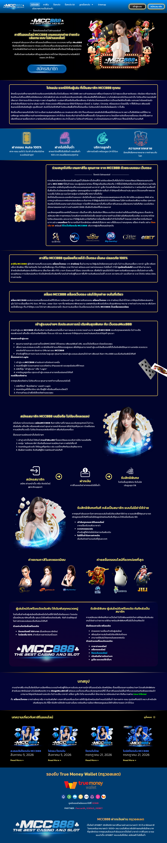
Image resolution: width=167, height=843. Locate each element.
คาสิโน (46, 4)
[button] (87, 44)
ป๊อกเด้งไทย (92, 751)
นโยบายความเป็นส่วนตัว (42, 8)
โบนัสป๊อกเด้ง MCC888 (136, 751)
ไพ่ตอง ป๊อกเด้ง (56, 751)
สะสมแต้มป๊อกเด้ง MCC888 (25, 751)
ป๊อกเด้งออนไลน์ (99, 653)
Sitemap (102, 4)
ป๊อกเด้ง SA (70, 4)
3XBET (99, 808)
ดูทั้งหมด (148, 717)
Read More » (17, 760)
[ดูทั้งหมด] (154, 717)
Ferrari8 (80, 808)
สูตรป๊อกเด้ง (84, 4)
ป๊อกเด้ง (56, 4)
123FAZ (90, 808)
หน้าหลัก (35, 4)
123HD (95, 803)
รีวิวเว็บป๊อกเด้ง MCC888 (74, 225)
